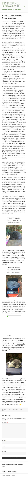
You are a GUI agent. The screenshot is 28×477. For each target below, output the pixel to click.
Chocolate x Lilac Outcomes (14, 272)
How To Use (18, 179)
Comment (5, 422)
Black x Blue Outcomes (14, 218)
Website (4, 451)
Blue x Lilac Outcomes (14, 271)
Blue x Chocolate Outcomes (14, 269)
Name (4, 440)
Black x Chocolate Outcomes (14, 220)
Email (4, 446)
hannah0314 (15, 409)
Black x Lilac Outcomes (14, 222)
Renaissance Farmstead (11, 9)
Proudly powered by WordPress (8, 475)
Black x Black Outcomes (14, 217)
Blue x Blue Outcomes (14, 267)
